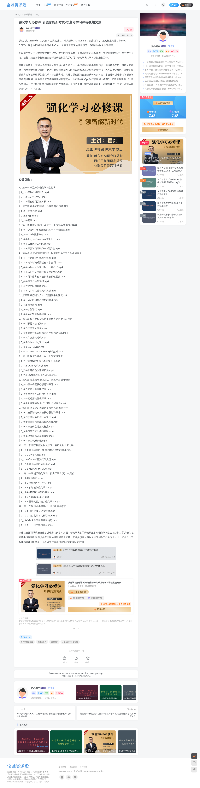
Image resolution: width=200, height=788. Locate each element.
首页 (19, 14)
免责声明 (73, 767)
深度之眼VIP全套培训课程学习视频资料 (170, 192)
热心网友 (30, 28)
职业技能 (28, 14)
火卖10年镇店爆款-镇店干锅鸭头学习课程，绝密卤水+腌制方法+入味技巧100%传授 (164, 88)
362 (41, 693)
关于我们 (84, 767)
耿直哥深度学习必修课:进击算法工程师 (76, 550)
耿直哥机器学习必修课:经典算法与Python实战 (80, 565)
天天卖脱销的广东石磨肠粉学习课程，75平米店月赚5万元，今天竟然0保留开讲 (164, 73)
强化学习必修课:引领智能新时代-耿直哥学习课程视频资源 (60, 22)
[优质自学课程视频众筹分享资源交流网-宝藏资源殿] (18, 766)
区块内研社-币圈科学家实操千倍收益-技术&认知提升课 (170, 169)
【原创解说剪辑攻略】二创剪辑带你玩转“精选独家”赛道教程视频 (164, 61)
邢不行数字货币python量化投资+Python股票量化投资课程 (164, 69)
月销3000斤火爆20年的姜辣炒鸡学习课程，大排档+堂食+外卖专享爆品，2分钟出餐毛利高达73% (164, 84)
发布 (175, 5)
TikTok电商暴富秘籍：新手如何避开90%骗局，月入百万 (164, 65)
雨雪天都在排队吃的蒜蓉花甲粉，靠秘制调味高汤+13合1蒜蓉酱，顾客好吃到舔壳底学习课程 (164, 77)
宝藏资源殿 (78, 771)
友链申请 (62, 767)
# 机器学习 (42, 642)
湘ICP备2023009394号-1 (94, 771)
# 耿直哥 (54, 642)
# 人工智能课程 (27, 642)
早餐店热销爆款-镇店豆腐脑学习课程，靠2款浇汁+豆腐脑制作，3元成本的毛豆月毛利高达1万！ (164, 81)
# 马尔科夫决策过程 (70, 642)
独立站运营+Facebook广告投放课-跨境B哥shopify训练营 (169, 182)
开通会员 (188, 5)
